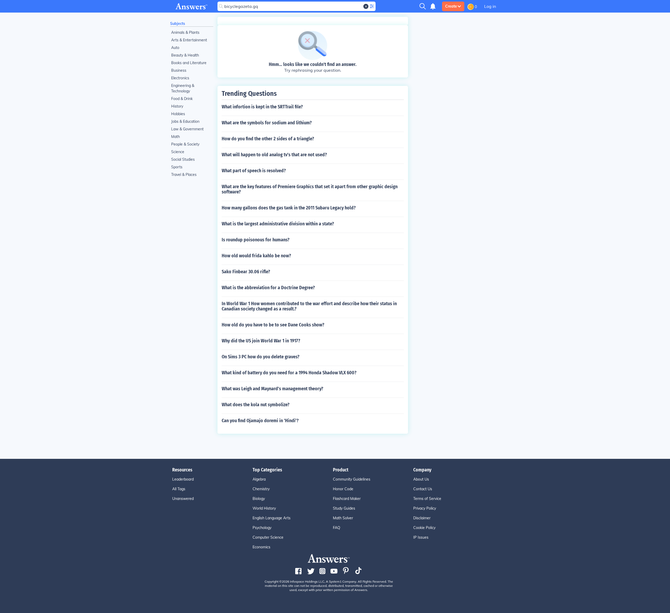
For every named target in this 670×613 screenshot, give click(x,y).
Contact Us (422, 489)
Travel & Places (184, 174)
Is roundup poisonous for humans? (255, 240)
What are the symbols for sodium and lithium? (267, 123)
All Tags (178, 489)
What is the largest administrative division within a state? (278, 224)
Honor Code (343, 489)
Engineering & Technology (182, 88)
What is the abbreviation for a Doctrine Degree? (268, 288)
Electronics (180, 78)
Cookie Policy (424, 527)
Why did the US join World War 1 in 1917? (261, 341)
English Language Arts (272, 518)
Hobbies (178, 114)
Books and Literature (188, 62)
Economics (261, 547)
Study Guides (344, 508)
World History (264, 508)
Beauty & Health (185, 55)
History (177, 106)
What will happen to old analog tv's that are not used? (274, 155)
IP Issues (420, 537)
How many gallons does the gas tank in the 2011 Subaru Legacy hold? (289, 208)
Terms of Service (427, 498)
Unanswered (183, 498)
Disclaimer (422, 518)
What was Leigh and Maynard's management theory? (272, 389)
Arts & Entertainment (189, 40)
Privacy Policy (424, 508)
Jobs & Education (185, 121)
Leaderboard (183, 479)
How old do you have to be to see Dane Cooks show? (273, 325)
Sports (176, 167)
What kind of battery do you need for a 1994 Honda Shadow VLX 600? (289, 373)
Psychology (262, 527)
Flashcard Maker (347, 498)
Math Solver (343, 518)
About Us (421, 479)
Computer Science (268, 537)
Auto (175, 47)
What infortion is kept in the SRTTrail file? (262, 107)
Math (175, 136)
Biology (259, 498)
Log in (490, 6)
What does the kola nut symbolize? (255, 405)
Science (177, 151)
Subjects (177, 23)
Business (178, 70)
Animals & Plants (185, 32)
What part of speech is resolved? (254, 171)
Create (451, 6)
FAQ (336, 527)
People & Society (185, 144)
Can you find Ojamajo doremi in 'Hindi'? (260, 420)
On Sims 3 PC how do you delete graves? (260, 357)
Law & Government (187, 129)
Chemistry (261, 489)
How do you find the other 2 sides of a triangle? (268, 139)
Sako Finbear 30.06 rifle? (246, 272)
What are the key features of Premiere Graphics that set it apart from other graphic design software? (310, 189)
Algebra (259, 479)
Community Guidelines (351, 479)
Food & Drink (182, 98)
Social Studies (183, 159)
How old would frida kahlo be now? (256, 256)
